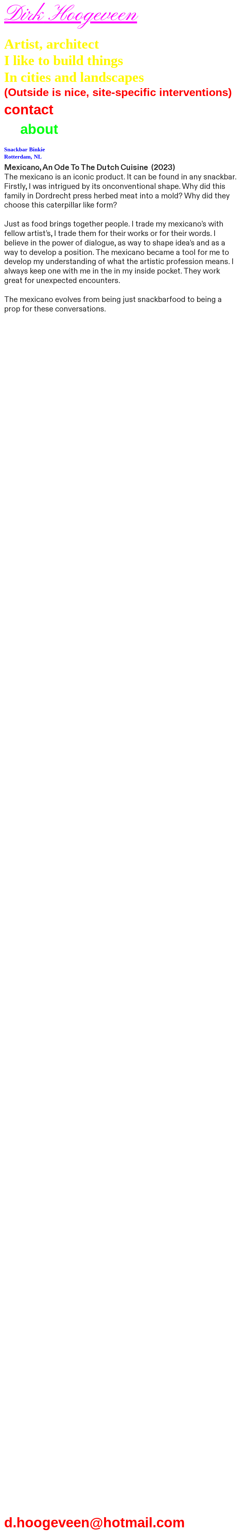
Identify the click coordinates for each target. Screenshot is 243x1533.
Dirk (23, 15)
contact (28, 109)
